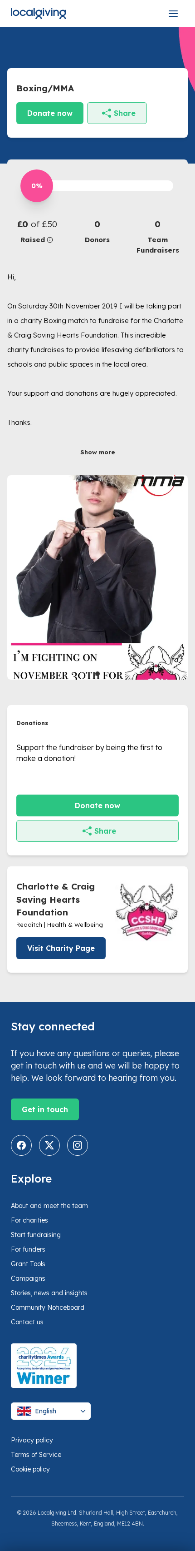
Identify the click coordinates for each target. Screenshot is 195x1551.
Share (125, 113)
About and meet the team (49, 1206)
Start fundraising (36, 1235)
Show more (97, 452)
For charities (29, 1220)
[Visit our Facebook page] (21, 1145)
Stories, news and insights (49, 1293)
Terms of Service (36, 1455)
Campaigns (28, 1278)
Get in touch (45, 1109)
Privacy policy (32, 1440)
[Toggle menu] (173, 14)
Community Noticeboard (47, 1307)
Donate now (50, 113)
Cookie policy (30, 1469)
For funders (28, 1249)
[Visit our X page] (49, 1145)
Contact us (27, 1322)
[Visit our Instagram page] (77, 1145)
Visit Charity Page (61, 948)
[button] (37, 231)
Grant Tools (28, 1264)
